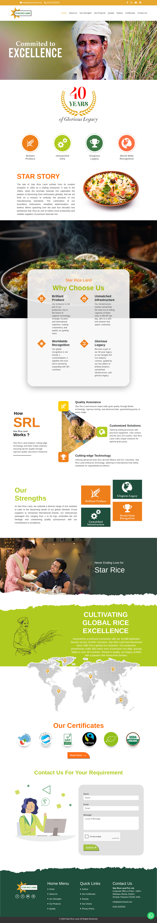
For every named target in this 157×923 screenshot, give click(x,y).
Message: (87, 815)
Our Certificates (88, 894)
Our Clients (87, 904)
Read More (76, 755)
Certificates (130, 13)
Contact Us (142, 13)
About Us (73, 13)
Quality (111, 13)
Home (64, 13)
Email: (86, 804)
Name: (86, 794)
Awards (85, 899)
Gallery (120, 13)
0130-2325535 (52, 3)
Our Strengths (86, 13)
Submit (90, 847)
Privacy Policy (88, 909)
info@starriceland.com (32, 3)
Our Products (99, 13)
